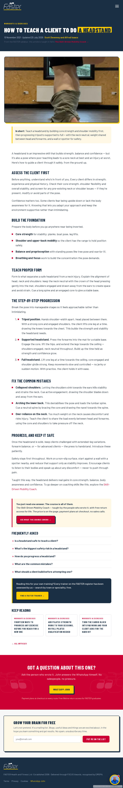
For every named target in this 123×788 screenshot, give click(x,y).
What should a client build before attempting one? (43, 571)
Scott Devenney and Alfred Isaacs (61, 37)
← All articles (19, 643)
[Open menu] (117, 6)
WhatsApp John (61, 689)
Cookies (24, 781)
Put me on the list (96, 739)
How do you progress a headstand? (35, 556)
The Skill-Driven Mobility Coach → (72, 41)
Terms (6, 781)
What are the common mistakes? (34, 563)
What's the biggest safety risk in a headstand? (42, 548)
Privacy (15, 781)
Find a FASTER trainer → (32, 595)
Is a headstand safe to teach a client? (36, 540)
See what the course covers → (35, 519)
